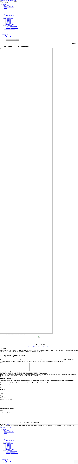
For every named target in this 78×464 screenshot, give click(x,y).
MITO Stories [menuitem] (6, 436)
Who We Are (6, 5)
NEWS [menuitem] (3, 458)
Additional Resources (7, 12)
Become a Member (9, 36)
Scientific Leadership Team (8, 6)
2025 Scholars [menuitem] (8, 444)
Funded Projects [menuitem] (7, 442)
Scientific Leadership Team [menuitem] (8, 431)
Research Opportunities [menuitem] (8, 450)
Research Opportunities (8, 25)
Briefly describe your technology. (5, 371)
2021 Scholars (8, 23)
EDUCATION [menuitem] (4, 434)
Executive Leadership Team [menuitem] (9, 432)
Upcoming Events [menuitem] (7, 456)
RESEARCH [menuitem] (4, 438)
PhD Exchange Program (10, 27)
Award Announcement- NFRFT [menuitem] (9, 454)
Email (22, 359)
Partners (5, 8)
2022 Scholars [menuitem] (8, 447)
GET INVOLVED (5, 34)
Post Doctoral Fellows (10, 24)
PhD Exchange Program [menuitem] (10, 452)
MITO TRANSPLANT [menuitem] (10, 440)
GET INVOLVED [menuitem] (5, 459)
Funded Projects (7, 17)
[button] (2, 38)
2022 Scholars (8, 22)
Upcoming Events (7, 31)
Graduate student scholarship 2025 (12, 26)
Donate (5, 37)
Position (42, 359)
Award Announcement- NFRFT (9, 29)
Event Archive (6, 32)
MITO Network (7, 35)
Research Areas (6, 14)
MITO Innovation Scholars (8, 18)
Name (1, 359)
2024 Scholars (8, 20)
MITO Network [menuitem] (7, 460)
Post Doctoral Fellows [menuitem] (10, 449)
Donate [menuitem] (5, 462)
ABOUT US (4, 4)
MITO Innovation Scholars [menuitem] (8, 443)
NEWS (3, 33)
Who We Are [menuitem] (6, 430)
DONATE (2, 41)
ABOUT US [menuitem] (4, 429)
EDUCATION (4, 9)
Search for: (2, 1)
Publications (6, 16)
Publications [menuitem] (6, 441)
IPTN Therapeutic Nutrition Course (12, 28)
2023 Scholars (8, 21)
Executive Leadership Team (9, 7)
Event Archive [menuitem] (6, 457)
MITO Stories (6, 11)
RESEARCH (4, 13)
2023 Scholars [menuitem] (8, 446)
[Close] (0, 426)
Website (1, 362)
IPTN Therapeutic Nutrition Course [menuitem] (12, 453)
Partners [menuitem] (5, 433)
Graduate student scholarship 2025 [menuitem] (12, 451)
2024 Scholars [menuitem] (8, 445)
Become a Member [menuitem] (9, 461)
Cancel (1, 424)
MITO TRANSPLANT (10, 15)
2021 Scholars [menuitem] (8, 448)
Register (1, 374)
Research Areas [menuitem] (6, 439)
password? (7, 424)
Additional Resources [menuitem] (7, 437)
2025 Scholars (8, 19)
